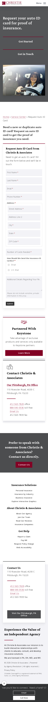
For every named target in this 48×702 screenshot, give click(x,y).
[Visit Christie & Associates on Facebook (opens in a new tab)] (9, 604)
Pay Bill (24, 540)
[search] (33, 3)
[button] (41, 3)
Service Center (18, 116)
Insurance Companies (24, 524)
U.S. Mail (15, 270)
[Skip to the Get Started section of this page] (23, 41)
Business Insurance (24, 498)
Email (13, 264)
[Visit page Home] (12, 3)
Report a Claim (24, 536)
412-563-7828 (17, 404)
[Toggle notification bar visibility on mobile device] (4, 683)
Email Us (14, 411)
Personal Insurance (24, 490)
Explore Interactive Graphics (24, 501)
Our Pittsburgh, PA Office (22, 385)
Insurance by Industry (24, 494)
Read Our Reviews (24, 521)
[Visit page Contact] (23, 54)
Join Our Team (24, 517)
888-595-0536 (17, 407)
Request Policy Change (24, 544)
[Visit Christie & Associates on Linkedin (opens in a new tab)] (14, 604)
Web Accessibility (23, 547)
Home (6, 116)
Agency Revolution (14, 666)
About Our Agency (24, 513)
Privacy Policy (9, 670)
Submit (10, 304)
